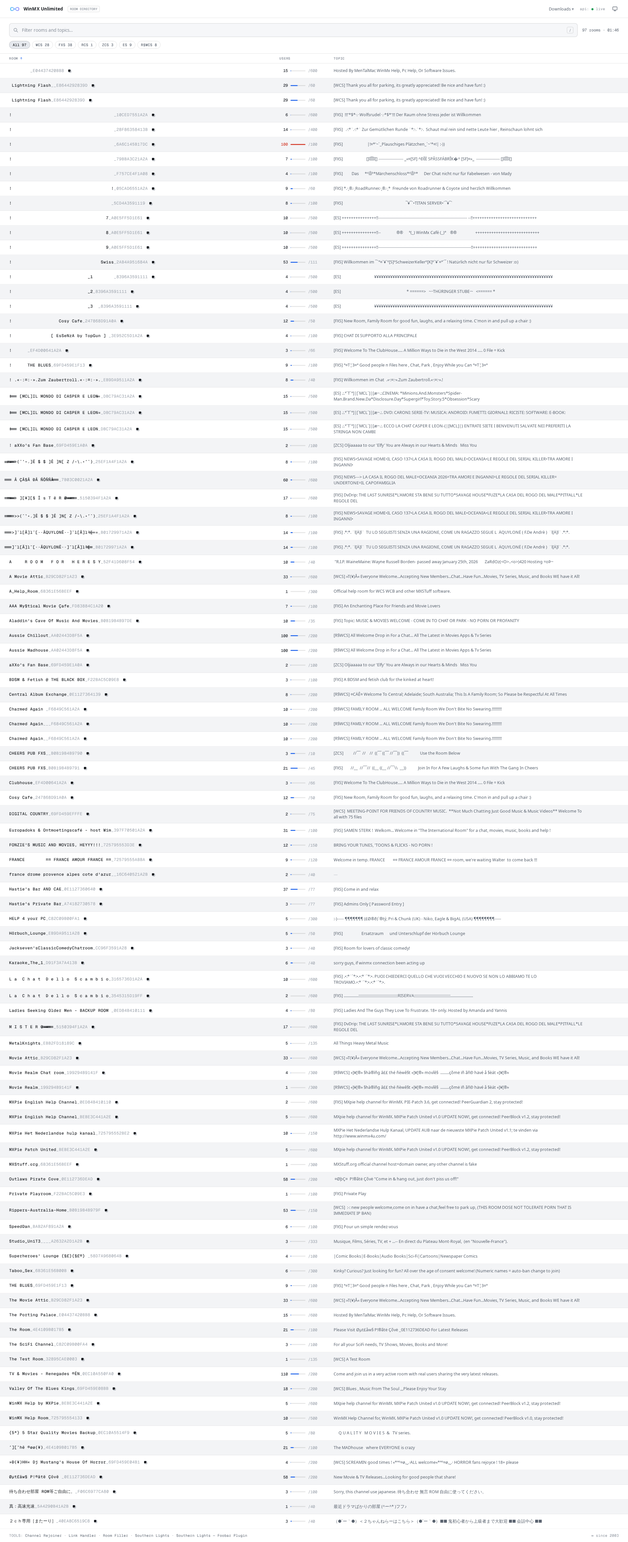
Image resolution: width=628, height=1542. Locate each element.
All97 (19, 45)
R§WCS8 (149, 45)
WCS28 (42, 45)
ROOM (16, 58)
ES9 (127, 45)
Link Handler (82, 1535)
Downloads (561, 9)
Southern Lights (152, 1535)
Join (611, 70)
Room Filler (115, 1535)
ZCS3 (107, 45)
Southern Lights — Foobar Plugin (211, 1535)
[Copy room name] (70, 71)
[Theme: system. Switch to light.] (615, 9)
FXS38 (65, 45)
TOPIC (339, 58)
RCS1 (87, 45)
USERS (284, 58)
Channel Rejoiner (43, 1535)
